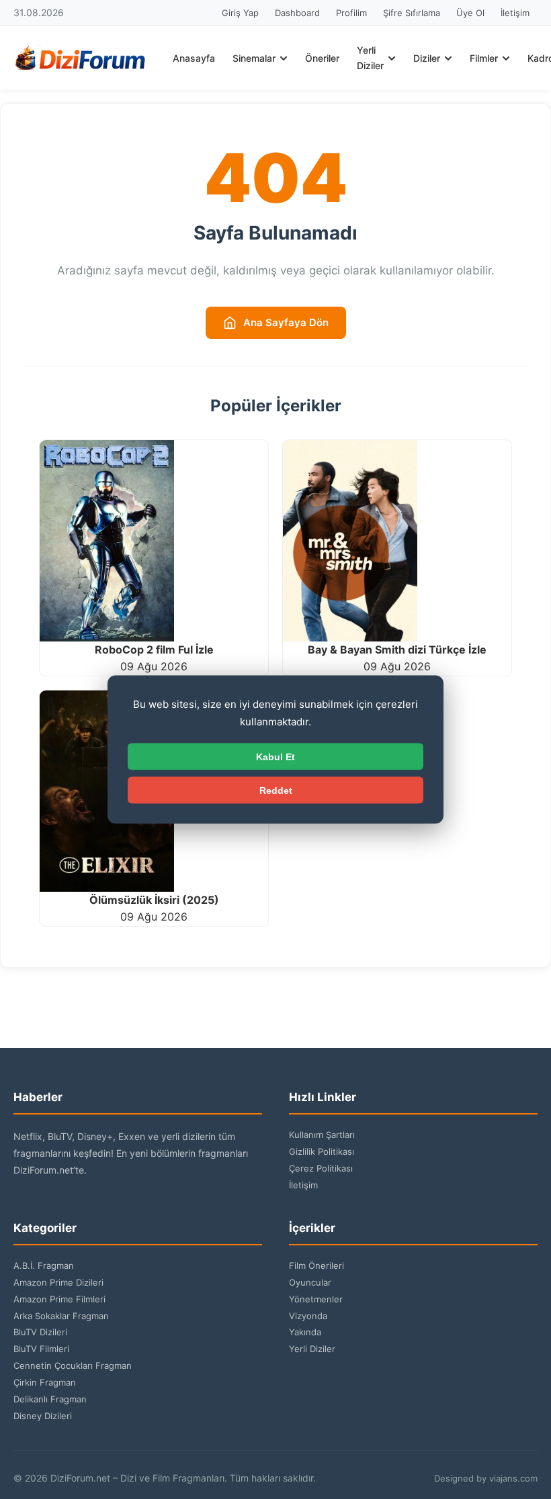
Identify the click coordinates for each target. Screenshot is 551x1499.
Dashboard (297, 12)
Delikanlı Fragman (50, 1399)
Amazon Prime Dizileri (58, 1282)
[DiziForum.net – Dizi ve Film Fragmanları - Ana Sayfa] (80, 58)
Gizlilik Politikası (321, 1151)
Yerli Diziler (370, 57)
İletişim (515, 12)
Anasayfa (194, 58)
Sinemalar (254, 58)
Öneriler (322, 58)
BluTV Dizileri (40, 1332)
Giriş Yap (240, 12)
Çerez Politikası (321, 1168)
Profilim (351, 12)
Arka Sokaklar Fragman (61, 1315)
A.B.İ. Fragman (43, 1265)
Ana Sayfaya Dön (286, 322)
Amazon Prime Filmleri (59, 1299)
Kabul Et (275, 757)
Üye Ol (470, 12)
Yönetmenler (316, 1299)
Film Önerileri (316, 1265)
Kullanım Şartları (322, 1134)
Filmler (484, 58)
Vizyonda (308, 1315)
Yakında (305, 1332)
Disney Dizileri (42, 1415)
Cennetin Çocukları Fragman (72, 1365)
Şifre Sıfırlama (411, 12)
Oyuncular (310, 1282)
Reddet (275, 790)
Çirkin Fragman (44, 1382)
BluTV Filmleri (41, 1348)
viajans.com (513, 1478)
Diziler (426, 58)
